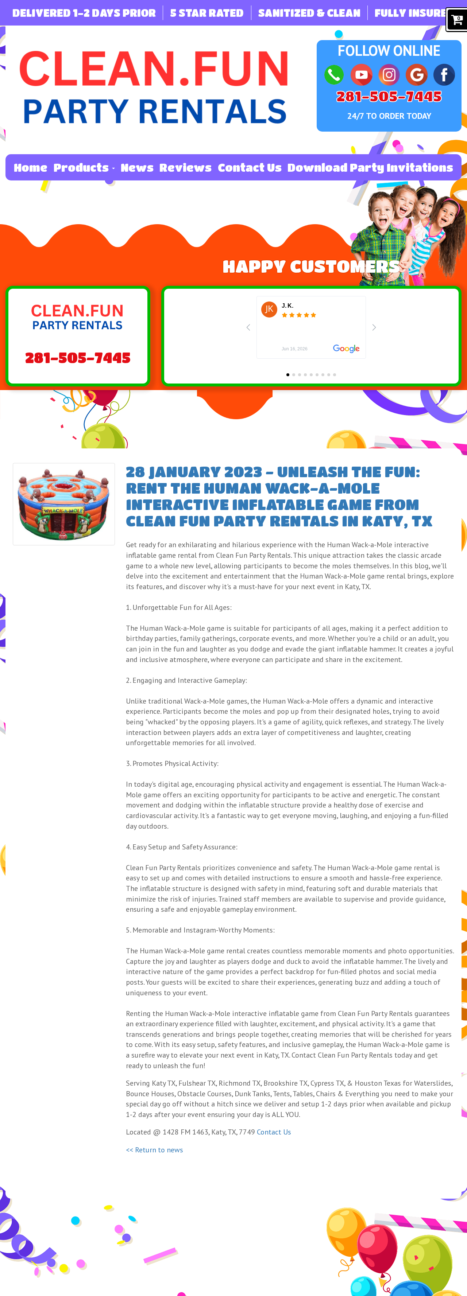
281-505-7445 (389, 95)
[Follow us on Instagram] (389, 74)
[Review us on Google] (416, 74)
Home (30, 167)
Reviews (185, 167)
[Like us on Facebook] (444, 74)
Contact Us (250, 167)
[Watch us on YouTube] (361, 74)
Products (82, 167)
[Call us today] (334, 74)
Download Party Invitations (370, 167)
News (137, 167)
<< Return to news (154, 1150)
